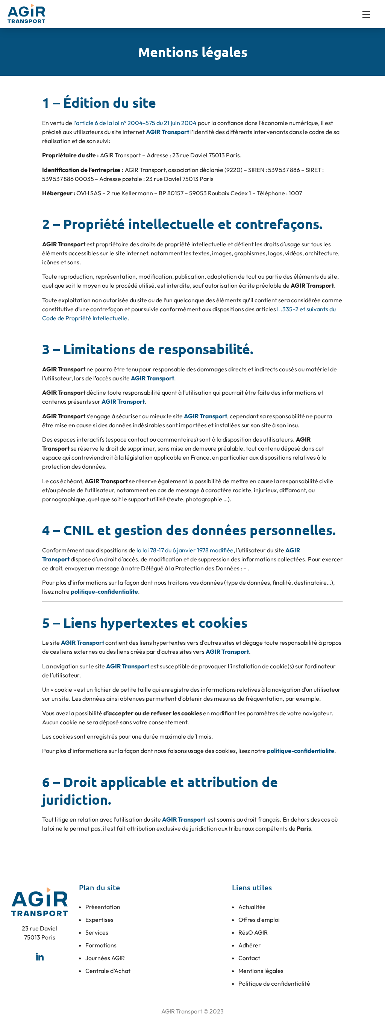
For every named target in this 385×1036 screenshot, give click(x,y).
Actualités (251, 907)
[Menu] (369, 14)
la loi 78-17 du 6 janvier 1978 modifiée (184, 550)
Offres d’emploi (259, 919)
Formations (101, 945)
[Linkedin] (39, 956)
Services (96, 932)
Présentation (102, 907)
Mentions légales (260, 970)
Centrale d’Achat (107, 970)
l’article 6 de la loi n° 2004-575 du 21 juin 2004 (135, 123)
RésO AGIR (253, 932)
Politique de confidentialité (274, 983)
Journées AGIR (105, 958)
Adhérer (249, 945)
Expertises (99, 919)
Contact (249, 958)
